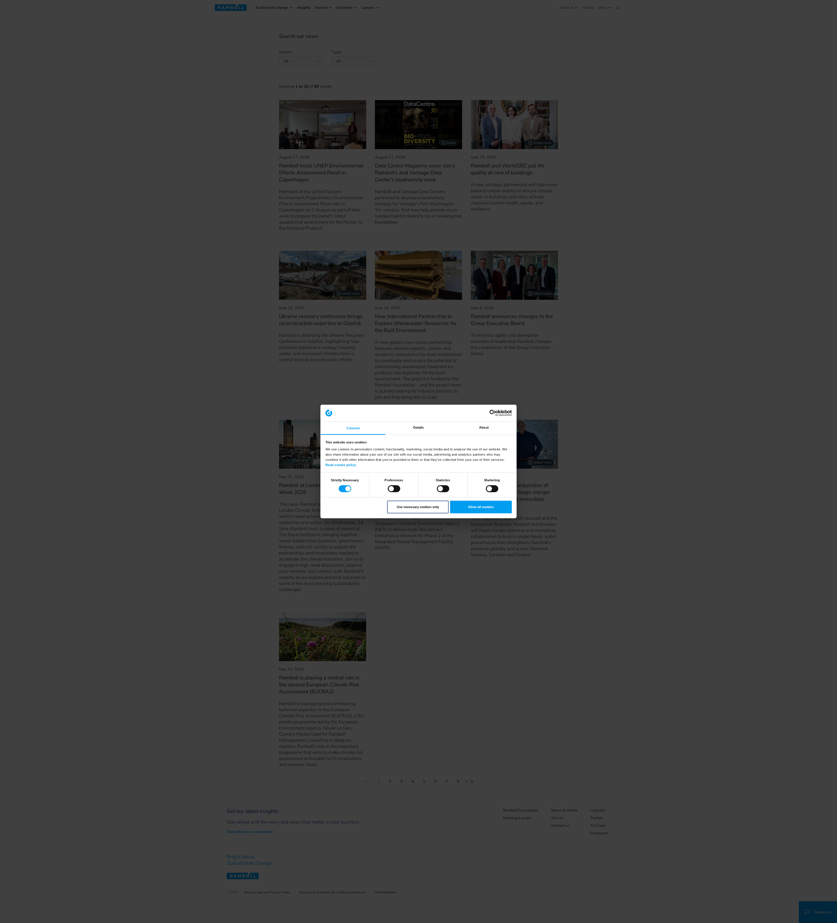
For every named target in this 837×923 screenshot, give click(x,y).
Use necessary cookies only (418, 507)
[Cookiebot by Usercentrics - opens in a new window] (493, 413)
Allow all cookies (481, 507)
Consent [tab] (353, 428)
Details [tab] (418, 427)
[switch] (394, 488)
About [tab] (484, 427)
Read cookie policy (340, 465)
